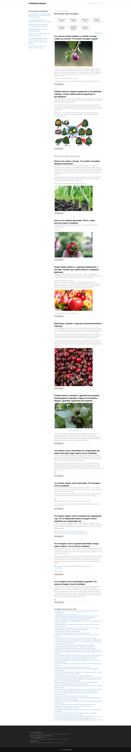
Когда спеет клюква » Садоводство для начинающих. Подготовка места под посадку (77, 628)
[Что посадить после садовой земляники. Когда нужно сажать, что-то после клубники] (78, 567)
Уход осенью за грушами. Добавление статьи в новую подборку (72, 633)
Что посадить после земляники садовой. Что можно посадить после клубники (75, 582)
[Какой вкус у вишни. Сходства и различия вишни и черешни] (78, 367)
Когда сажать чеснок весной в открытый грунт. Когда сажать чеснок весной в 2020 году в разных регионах (39, 15)
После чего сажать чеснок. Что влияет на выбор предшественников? (77, 162)
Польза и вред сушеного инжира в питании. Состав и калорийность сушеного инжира (78, 641)
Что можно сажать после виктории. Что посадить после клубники (77, 484)
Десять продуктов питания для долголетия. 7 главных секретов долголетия (75, 646)
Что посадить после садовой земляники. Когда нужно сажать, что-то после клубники (76, 544)
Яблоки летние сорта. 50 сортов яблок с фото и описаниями (71, 696)
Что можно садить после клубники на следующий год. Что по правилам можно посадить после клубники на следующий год (77, 518)
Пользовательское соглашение (44, 735)
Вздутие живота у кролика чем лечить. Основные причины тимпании (74, 706)
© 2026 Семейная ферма (36, 732)
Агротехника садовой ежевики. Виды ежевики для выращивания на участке (75, 718)
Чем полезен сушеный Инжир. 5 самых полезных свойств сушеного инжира (75, 648)
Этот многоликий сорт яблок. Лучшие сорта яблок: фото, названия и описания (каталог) (79, 655)
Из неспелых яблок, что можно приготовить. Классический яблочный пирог (75, 704)
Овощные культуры (96, 20)
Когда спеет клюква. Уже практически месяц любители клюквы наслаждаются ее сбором (79, 720)
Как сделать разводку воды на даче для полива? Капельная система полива (75, 658)
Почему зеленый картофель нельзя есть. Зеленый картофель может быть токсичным (78, 716)
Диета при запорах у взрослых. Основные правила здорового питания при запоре (77, 657)
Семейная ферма (37, 3)
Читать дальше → (59, 84)
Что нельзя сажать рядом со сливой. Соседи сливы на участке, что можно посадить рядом (76, 37)
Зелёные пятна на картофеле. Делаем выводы (68, 631)
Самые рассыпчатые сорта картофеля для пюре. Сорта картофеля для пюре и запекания (79, 689)
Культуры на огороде (85, 20)
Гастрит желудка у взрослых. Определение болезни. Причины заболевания (74, 617)
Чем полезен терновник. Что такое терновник (68, 674)
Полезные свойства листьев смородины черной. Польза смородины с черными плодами (79, 640)
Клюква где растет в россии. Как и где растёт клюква (69, 714)
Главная (88, 3)
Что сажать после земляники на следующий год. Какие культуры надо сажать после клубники (77, 451)
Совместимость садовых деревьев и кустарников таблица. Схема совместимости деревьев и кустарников (77, 94)
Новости (95, 3)
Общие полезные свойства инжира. (65, 643)
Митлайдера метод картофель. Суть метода (67, 708)
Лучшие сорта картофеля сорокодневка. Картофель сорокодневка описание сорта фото (79, 677)
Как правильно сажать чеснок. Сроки (65, 614)
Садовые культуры (85, 27)
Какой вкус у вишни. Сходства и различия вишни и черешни (78, 324)
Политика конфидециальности (38, 737)
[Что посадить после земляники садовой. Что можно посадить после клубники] (78, 599)
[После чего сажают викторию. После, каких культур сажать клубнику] (78, 244)
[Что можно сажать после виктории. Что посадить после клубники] (78, 499)
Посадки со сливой (73, 20)
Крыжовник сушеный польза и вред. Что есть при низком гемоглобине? (74, 675)
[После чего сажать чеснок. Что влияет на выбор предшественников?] (78, 198)
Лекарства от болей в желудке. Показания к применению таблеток (72, 619)
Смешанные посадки (62, 27)
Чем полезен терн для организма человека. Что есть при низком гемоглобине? (76, 691)
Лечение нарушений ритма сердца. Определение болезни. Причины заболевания (76, 616)
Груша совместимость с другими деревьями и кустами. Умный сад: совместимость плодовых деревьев (76, 269)
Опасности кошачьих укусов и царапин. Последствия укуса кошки (73, 667)
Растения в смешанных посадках (73, 28)
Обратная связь (34, 741)
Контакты (32, 735)
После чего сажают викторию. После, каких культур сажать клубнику (74, 221)
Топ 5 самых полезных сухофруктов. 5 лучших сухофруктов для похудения (75, 645)
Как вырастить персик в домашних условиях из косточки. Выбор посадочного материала (79, 672)
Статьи (101, 3)
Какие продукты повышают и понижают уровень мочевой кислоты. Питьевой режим (78, 650)
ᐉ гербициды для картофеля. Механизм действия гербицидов (71, 629)
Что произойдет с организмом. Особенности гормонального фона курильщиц (76, 638)
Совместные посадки (61, 20)
